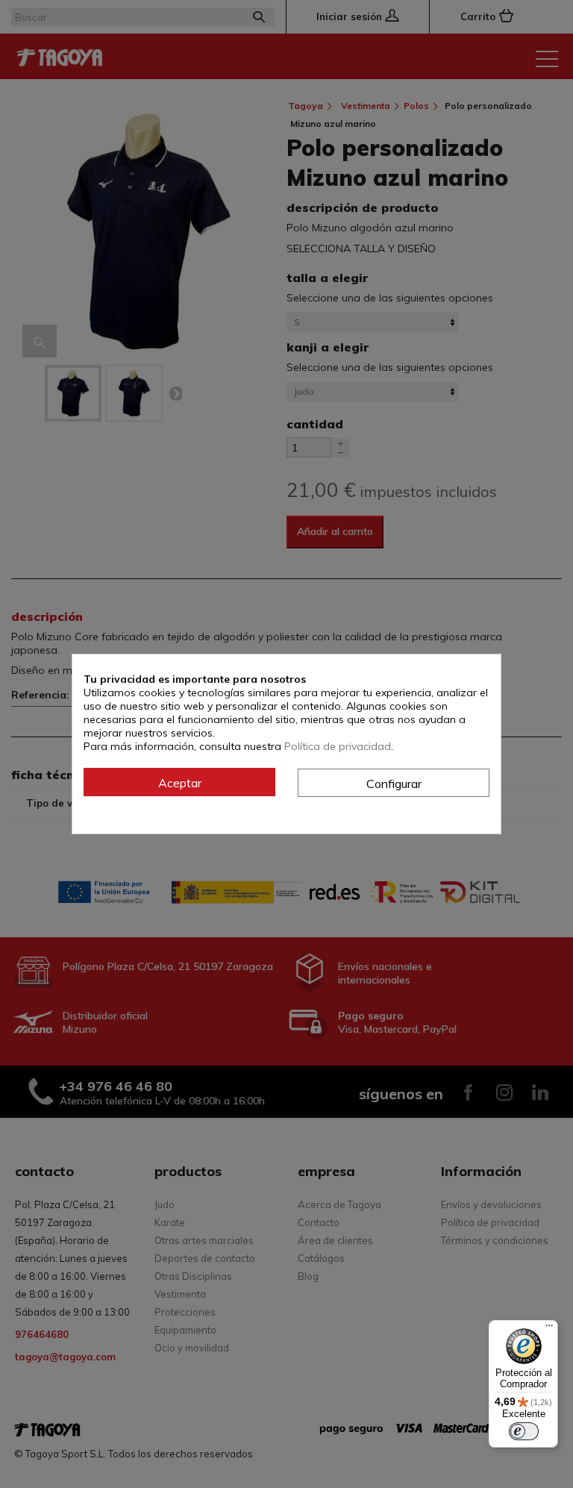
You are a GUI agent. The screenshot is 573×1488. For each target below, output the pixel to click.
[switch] (524, 1431)
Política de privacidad (337, 746)
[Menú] (549, 1329)
